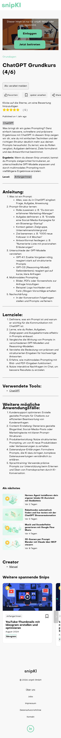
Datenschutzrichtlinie (30, 710)
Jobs (30, 696)
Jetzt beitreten (29, 44)
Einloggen (30, 33)
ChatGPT (8, 123)
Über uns (30, 690)
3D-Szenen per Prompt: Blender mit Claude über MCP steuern (40, 542)
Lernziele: (13, 314)
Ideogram (11, 636)
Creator (11, 562)
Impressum (30, 703)
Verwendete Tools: (22, 386)
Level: (6, 176)
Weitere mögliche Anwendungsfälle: (21, 406)
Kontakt (30, 717)
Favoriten (13, 95)
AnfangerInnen (23, 176)
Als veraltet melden (15, 85)
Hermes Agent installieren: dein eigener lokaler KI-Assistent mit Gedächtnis (41, 498)
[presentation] (5, 616)
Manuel (13, 566)
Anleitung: (13, 191)
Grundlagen (9, 56)
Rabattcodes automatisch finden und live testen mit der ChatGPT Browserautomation (40, 513)
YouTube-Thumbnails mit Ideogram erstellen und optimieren (23, 624)
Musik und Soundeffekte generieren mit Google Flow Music (39, 527)
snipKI (11, 5)
